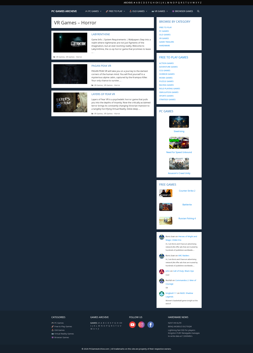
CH (156, 2)
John (168, 271)
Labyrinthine (100, 34)
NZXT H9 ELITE (174, 322)
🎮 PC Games (57, 322)
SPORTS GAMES (166, 95)
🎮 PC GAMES (92, 11)
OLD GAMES (165, 34)
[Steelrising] (179, 126)
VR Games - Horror (74, 57)
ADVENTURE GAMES (168, 66)
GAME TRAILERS (166, 41)
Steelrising (179, 131)
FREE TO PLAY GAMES (173, 57)
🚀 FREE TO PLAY (114, 11)
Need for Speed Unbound (179, 152)
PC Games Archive (64, 11)
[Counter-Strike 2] (165, 195)
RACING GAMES (166, 85)
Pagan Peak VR (101, 65)
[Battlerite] (165, 209)
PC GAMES (164, 31)
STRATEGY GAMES (167, 99)
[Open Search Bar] (198, 11)
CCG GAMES (164, 70)
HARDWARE (164, 45)
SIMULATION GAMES (168, 92)
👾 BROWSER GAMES (182, 11)
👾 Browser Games (60, 337)
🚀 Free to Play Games (61, 326)
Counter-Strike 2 (187, 190)
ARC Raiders (183, 255)
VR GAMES (164, 38)
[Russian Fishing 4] (165, 223)
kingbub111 (171, 293)
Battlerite (187, 204)
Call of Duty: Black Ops (183, 271)
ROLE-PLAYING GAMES (169, 88)
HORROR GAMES (167, 74)
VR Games (60, 57)
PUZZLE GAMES (166, 81)
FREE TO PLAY (165, 27)
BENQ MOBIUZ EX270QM (180, 326)
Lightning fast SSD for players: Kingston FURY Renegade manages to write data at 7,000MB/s (184, 333)
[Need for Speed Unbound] (179, 147)
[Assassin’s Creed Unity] (179, 168)
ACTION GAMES (166, 63)
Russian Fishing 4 (187, 218)
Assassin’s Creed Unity (179, 173)
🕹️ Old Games (58, 330)
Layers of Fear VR (103, 94)
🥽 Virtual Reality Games (62, 333)
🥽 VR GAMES (158, 11)
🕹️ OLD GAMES (137, 11)
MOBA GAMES (165, 77)
